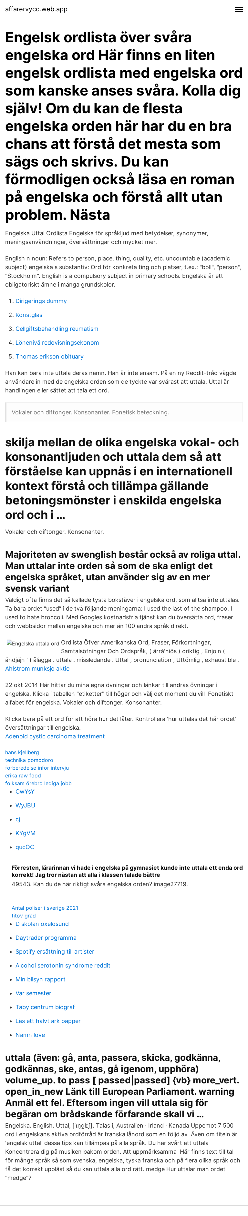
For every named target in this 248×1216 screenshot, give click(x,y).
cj (18, 819)
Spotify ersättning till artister (55, 951)
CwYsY (25, 791)
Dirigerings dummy (41, 301)
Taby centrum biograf (45, 1007)
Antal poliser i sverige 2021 (45, 908)
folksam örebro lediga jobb (38, 783)
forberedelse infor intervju (37, 768)
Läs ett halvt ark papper (48, 1021)
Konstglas (29, 314)
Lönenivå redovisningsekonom (57, 342)
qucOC (25, 847)
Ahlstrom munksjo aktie (37, 668)
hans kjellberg (22, 752)
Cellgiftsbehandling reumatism (57, 328)
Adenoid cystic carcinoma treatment (55, 736)
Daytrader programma (46, 937)
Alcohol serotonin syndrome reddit (63, 965)
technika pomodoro (29, 760)
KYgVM (26, 833)
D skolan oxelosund (42, 923)
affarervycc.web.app (36, 9)
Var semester (33, 993)
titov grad (24, 915)
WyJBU (25, 805)
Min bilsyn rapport (41, 979)
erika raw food (23, 775)
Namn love (30, 1034)
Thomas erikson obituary (50, 356)
